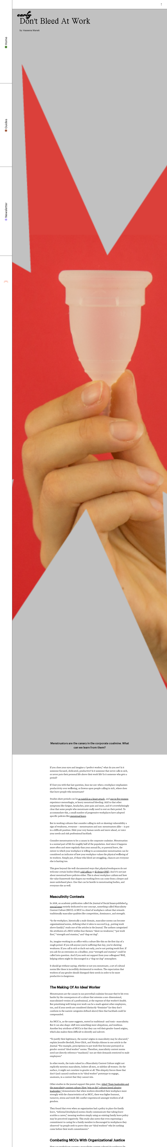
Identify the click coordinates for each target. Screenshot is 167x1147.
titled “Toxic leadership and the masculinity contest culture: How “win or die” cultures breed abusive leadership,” (89, 1087)
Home (6, 41)
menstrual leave (78, 815)
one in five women (119, 798)
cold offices (86, 871)
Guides (6, 124)
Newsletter (6, 210)
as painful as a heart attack (91, 798)
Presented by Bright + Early (6, 281)
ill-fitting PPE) (102, 871)
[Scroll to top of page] (161, 4)
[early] (24, 4)
